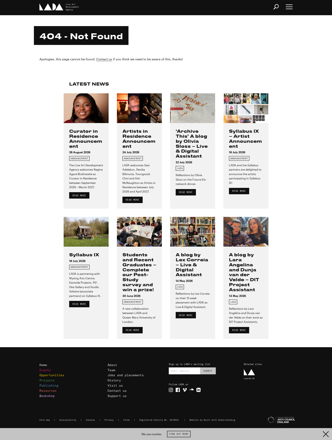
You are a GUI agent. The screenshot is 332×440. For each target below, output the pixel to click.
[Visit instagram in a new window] (171, 390)
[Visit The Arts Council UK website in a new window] (269, 420)
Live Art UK (249, 378)
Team (111, 370)
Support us (117, 396)
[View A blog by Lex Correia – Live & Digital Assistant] (192, 232)
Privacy (109, 420)
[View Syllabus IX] (86, 232)
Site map (44, 420)
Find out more (178, 434)
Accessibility (67, 420)
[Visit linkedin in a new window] (198, 390)
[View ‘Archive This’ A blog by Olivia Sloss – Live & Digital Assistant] (192, 108)
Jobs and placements (126, 375)
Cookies (90, 420)
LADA (180, 168)
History (114, 380)
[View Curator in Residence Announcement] (86, 108)
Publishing (48, 385)
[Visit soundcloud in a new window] (192, 390)
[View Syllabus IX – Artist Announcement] (245, 108)
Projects (47, 380)
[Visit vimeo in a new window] (185, 390)
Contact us (104, 59)
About (112, 365)
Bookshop (47, 396)
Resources (48, 391)
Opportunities (51, 375)
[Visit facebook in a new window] (178, 390)
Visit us (115, 385)
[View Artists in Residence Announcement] (139, 108)
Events (45, 370)
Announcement (79, 158)
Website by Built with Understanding (212, 420)
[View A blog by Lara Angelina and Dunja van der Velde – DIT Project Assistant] (245, 232)
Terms (126, 420)
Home (43, 365)
